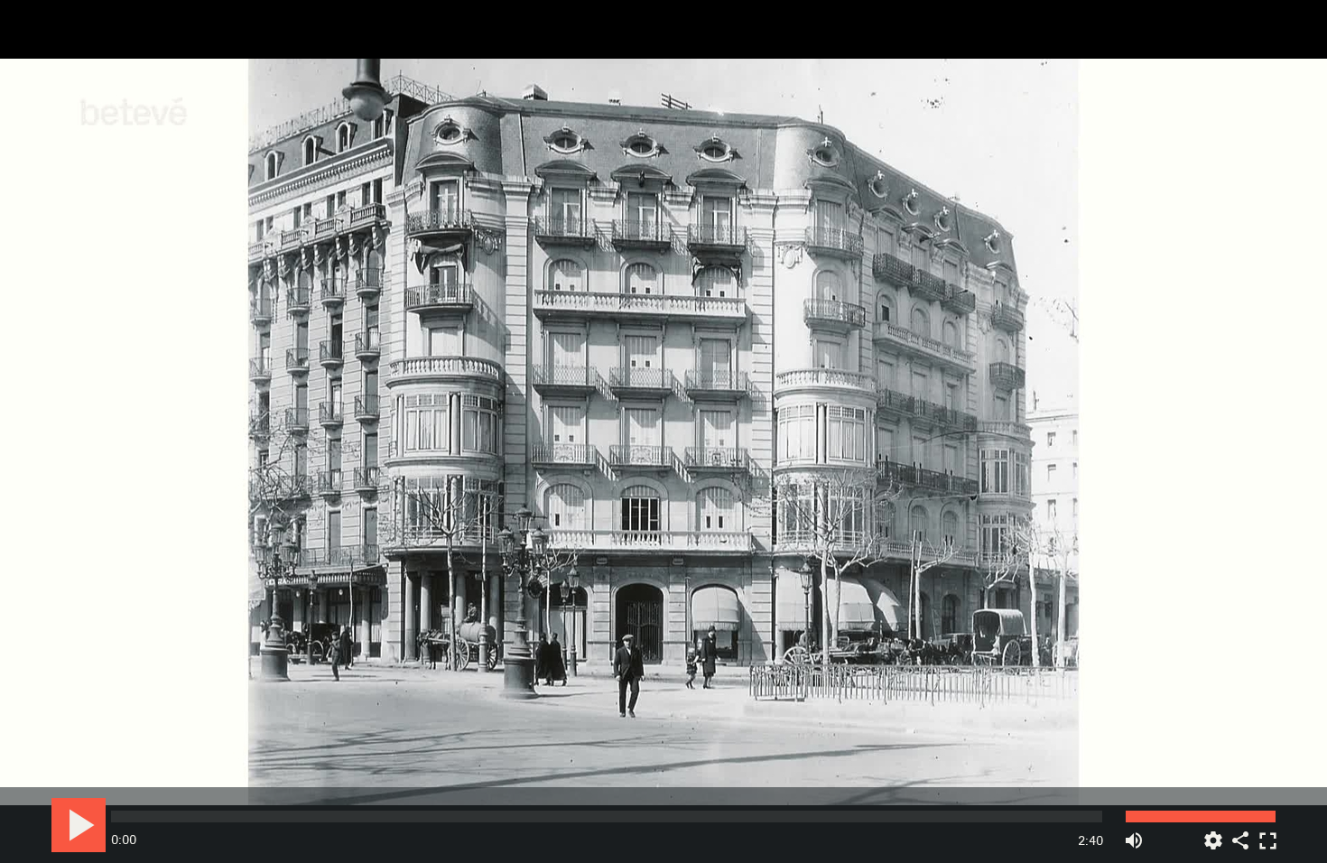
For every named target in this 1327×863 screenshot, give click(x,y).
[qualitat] (1213, 833)
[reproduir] (78, 825)
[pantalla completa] (1267, 833)
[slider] (606, 816)
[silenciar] (1133, 833)
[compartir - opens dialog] (1240, 833)
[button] (665, 433)
